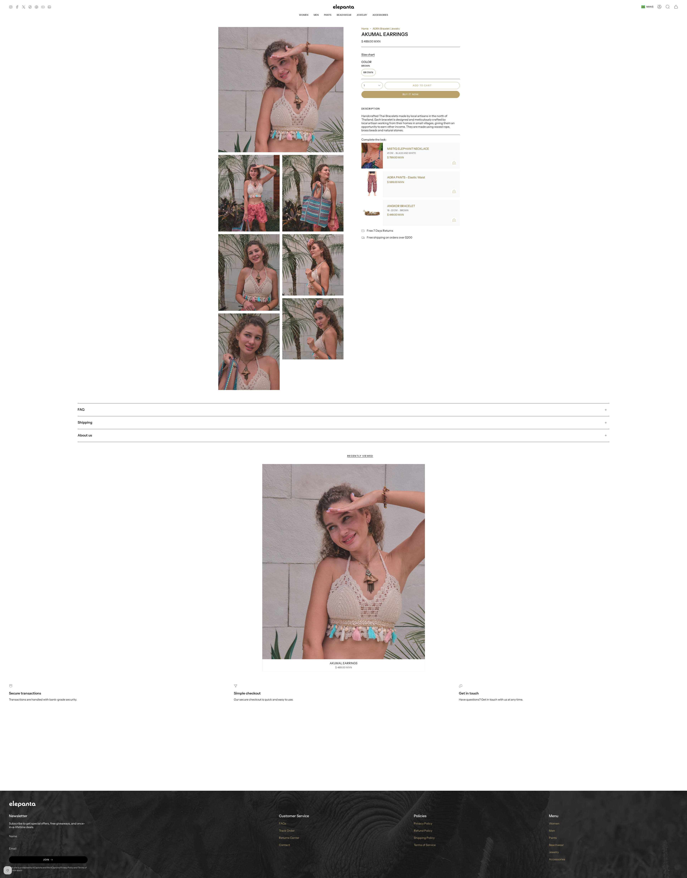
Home (364, 28)
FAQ (81, 410)
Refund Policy (423, 830)
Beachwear (556, 845)
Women (554, 823)
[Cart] (676, 7)
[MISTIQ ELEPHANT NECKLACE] (372, 156)
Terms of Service (425, 845)
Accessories (557, 859)
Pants (553, 838)
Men (552, 830)
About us (85, 435)
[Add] (454, 163)
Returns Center (289, 838)
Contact (284, 845)
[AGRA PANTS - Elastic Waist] (372, 184)
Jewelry (554, 852)
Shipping (85, 422)
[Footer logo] (22, 804)
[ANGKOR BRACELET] (372, 213)
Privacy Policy (67, 867)
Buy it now (411, 94)
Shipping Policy (424, 838)
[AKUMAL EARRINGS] (343, 561)
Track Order (287, 830)
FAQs (282, 823)
